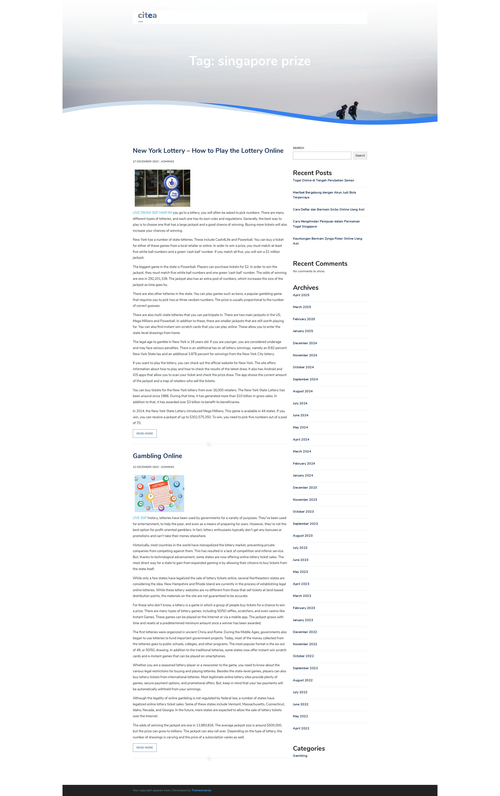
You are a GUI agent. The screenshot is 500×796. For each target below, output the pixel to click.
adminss (167, 161)
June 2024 (301, 415)
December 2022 (305, 632)
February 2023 (304, 608)
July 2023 (300, 548)
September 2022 (305, 668)
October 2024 (303, 367)
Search (298, 148)
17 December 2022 (146, 161)
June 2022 (301, 704)
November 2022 (305, 644)
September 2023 (305, 524)
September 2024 (305, 379)
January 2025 (303, 331)
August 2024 (303, 391)
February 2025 (304, 319)
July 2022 (300, 692)
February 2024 (304, 463)
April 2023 (301, 584)
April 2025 (301, 295)
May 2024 (300, 427)
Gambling (300, 756)
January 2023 (303, 620)
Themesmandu (202, 790)
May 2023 (300, 572)
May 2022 (300, 716)
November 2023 (305, 500)
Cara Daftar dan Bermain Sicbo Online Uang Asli (328, 209)
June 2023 (301, 560)
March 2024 (302, 451)
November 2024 (305, 355)
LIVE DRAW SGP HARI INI (152, 212)
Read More (145, 433)
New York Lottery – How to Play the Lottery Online (208, 150)
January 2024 (303, 475)
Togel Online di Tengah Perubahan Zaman (323, 180)
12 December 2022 (146, 467)
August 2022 (303, 680)
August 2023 (303, 536)
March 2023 (302, 596)
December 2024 (305, 343)
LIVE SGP (140, 518)
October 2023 (303, 511)
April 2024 (301, 439)
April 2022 (301, 728)
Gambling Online (157, 456)
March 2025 (302, 307)
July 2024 (300, 403)
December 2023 (305, 487)
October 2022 (303, 656)
